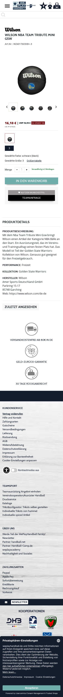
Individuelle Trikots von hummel (19, 511)
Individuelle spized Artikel (16, 514)
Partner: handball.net (13, 541)
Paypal (6, 572)
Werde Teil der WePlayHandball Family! (23, 534)
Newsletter (8, 538)
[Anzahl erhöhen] (26, 169)
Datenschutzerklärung (14, 448)
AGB (4, 441)
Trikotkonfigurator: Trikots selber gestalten (25, 507)
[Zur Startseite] (23, 5)
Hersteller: (10, 278)
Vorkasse (7, 592)
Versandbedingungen (14, 429)
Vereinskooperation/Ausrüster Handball (23, 495)
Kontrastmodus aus (28, 470)
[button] (7, 6)
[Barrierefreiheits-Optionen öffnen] (6, 470)
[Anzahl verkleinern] (17, 169)
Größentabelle (34, 160)
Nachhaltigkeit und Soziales (17, 553)
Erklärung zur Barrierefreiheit (17, 456)
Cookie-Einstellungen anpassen (19, 460)
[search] (31, 15)
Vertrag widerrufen (12, 413)
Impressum (8, 452)
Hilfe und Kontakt (11, 417)
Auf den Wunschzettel (33, 192)
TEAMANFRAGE (31, 197)
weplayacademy (11, 549)
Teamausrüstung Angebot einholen (21, 491)
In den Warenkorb (31, 181)
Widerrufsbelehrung (13, 444)
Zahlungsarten (10, 421)
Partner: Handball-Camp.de (17, 545)
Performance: (11, 265)
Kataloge (7, 503)
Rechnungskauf (10, 588)
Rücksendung (9, 437)
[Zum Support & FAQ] (43, 5)
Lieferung (7, 433)
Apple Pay (8, 576)
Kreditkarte (8, 584)
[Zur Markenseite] (13, 30)
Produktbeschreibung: (18, 231)
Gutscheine (8, 425)
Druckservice (9, 499)
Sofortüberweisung (12, 580)
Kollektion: (10, 271)
